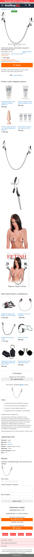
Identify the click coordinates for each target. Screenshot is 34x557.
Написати (18, 528)
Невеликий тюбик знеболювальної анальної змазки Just (8, 103)
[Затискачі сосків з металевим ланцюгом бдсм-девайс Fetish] (14, 45)
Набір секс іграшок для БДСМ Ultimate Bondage (8, 314)
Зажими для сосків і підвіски (8, 9)
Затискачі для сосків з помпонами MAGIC (24, 361)
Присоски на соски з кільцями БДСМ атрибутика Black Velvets (8, 362)
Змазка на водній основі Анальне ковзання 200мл (25, 102)
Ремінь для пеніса (23, 337)
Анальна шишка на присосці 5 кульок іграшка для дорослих (8, 128)
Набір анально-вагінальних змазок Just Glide (25, 127)
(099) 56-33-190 (18, 519)
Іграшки (5, 534)
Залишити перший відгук (26, 52)
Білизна (21, 534)
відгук (21, 385)
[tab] (17, 458)
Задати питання (18, 379)
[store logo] (12, 6)
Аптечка (13, 534)
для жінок (10, 444)
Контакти (4, 546)
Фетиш (29, 534)
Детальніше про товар (16, 54)
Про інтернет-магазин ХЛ (9, 543)
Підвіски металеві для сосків (7, 338)
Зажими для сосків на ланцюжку (24, 314)
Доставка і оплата (6, 540)
